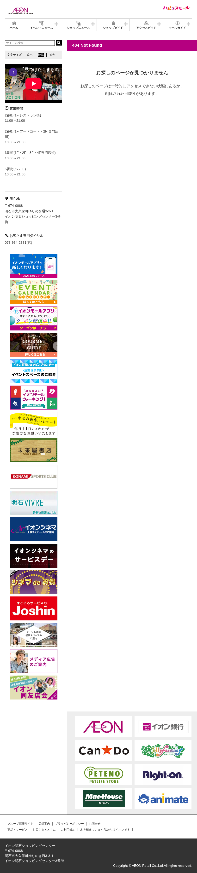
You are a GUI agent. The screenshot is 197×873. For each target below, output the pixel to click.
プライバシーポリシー (69, 823)
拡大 (52, 55)
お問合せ (94, 823)
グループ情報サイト (20, 823)
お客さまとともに (44, 829)
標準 (41, 55)
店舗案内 (44, 823)
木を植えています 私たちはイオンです (105, 829)
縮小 (29, 55)
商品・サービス (17, 829)
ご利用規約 (68, 829)
